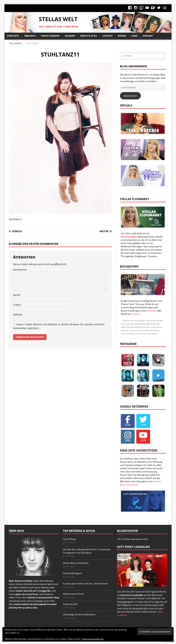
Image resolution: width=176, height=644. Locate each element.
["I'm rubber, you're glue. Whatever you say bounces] (143, 391)
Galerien (70, 35)
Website (17, 314)
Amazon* (136, 313)
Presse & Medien (50, 35)
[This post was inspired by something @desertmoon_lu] (128, 360)
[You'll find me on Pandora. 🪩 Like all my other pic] (128, 375)
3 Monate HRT (70, 604)
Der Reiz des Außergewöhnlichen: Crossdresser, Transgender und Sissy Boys (87, 551)
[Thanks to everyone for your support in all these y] (158, 360)
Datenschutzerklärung (92, 638)
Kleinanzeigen (129, 236)
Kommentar (20, 269)
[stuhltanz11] (60, 211)
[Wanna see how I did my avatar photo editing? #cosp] (143, 360)
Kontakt (148, 35)
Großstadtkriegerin (72, 573)
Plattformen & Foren (73, 593)
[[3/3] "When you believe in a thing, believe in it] (158, 391)
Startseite (13, 35)
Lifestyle (107, 35)
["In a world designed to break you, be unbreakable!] (128, 391)
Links (134, 35)
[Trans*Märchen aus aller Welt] (142, 123)
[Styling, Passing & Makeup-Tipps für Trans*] (142, 175)
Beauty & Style (88, 35)
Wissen (122, 35)
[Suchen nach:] (143, 56)
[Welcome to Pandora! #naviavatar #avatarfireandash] (158, 375)
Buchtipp (151, 310)
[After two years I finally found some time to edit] (143, 375)
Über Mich (30, 35)
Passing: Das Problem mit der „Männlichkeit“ (85, 583)
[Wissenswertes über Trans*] (142, 149)
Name (16, 295)
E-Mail (16, 304)
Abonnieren (130, 95)
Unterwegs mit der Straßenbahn (79, 614)
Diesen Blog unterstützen (76, 562)
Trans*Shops (69, 539)
